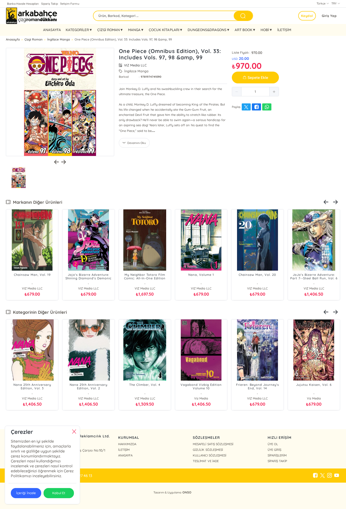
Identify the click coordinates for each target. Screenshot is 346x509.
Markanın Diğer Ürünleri (36, 202)
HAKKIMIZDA (127, 444)
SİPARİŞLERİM (277, 455)
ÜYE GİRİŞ (274, 450)
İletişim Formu (69, 3)
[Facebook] (315, 475)
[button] (236, 91)
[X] (322, 475)
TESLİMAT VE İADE (205, 461)
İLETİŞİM (284, 30)
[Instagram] (329, 475)
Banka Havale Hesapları (23, 3)
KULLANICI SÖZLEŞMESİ (209, 455)
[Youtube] (336, 475)
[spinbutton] (255, 91)
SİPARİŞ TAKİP (277, 461)
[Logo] (32, 16)
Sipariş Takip (49, 3)
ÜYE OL (273, 444)
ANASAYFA (52, 30)
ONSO (186, 492)
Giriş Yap (329, 16)
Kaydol (307, 16)
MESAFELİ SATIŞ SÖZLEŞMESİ (213, 444)
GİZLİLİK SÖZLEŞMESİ (208, 450)
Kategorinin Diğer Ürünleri (39, 312)
